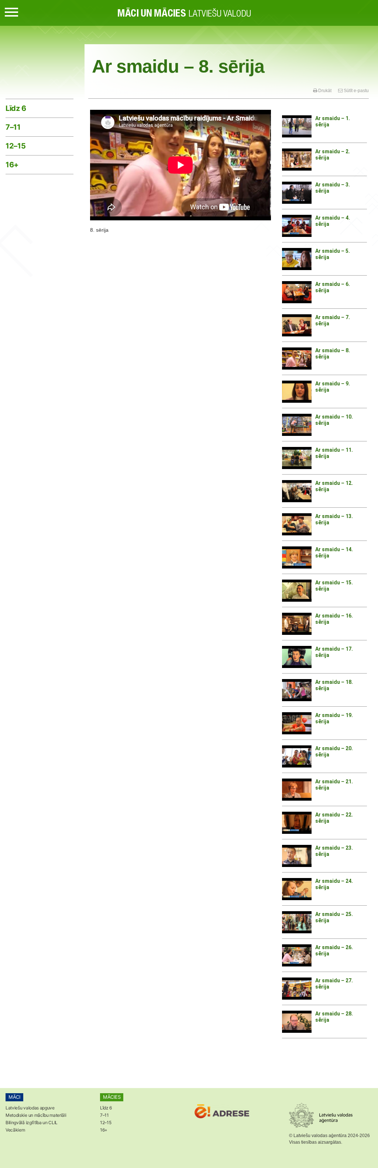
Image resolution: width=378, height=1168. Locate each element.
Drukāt (324, 90)
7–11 (13, 127)
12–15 (15, 145)
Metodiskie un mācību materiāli (36, 1115)
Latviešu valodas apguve (30, 1108)
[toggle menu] (11, 10)
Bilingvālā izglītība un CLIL (32, 1122)
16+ (12, 164)
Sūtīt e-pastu (356, 90)
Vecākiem (15, 1130)
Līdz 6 (16, 108)
